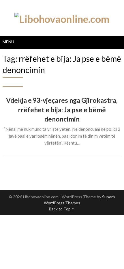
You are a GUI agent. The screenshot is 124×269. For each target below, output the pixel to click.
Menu (8, 41)
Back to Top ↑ (62, 208)
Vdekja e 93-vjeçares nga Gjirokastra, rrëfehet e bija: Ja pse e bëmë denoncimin (62, 109)
